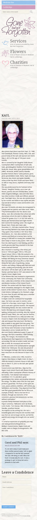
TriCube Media (26, 515)
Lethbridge (7, 7)
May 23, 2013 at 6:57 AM (12, 445)
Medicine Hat (8, 3)
